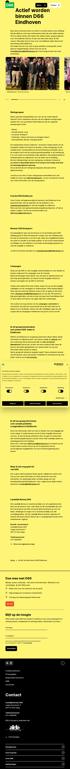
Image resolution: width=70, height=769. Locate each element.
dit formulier (32, 357)
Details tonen (60, 398)
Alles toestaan (57, 403)
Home (12, 560)
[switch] (26, 391)
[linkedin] (11, 663)
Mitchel (30, 178)
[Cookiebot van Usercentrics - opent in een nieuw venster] (55, 364)
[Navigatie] (62, 663)
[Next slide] (63, 100)
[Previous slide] (60, 100)
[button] (42, 5)
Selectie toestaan (35, 403)
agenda (54, 339)
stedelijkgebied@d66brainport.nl (23, 51)
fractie (57, 431)
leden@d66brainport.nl (30, 484)
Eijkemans (38, 178)
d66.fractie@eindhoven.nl (21, 213)
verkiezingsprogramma (19, 205)
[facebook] (7, 663)
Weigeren (13, 403)
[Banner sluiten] (67, 364)
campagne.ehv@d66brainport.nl (28, 294)
